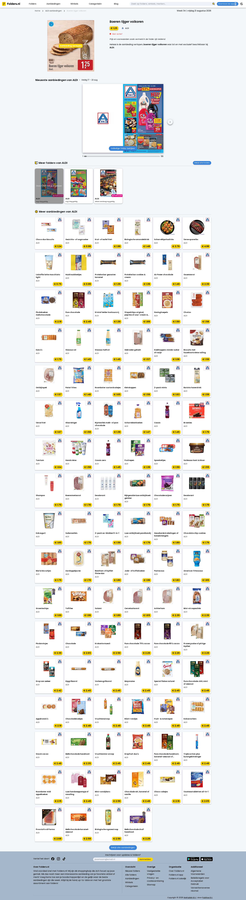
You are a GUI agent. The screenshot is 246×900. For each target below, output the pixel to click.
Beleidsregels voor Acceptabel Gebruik (200, 881)
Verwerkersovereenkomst (200, 889)
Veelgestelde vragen (153, 872)
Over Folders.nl (176, 870)
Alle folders (130, 874)
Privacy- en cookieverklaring (155, 879)
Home (37, 10)
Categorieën (131, 886)
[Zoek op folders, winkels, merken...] (213, 4)
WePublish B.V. (190, 897)
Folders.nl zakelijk (177, 878)
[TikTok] (64, 859)
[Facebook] (52, 859)
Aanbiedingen (132, 878)
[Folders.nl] (11, 4)
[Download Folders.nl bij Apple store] (206, 859)
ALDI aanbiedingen (53, 10)
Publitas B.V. (207, 897)
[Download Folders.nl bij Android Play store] (193, 859)
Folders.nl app (176, 874)
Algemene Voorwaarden (198, 872)
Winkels (129, 882)
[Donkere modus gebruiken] (241, 4)
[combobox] (170, 3)
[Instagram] (58, 859)
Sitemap (151, 884)
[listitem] (32, 3)
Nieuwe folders (132, 870)
